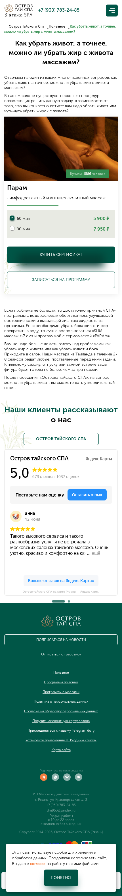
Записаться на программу (61, 279)
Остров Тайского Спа (26, 26)
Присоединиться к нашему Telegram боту (61, 730)
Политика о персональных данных (61, 701)
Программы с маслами (61, 692)
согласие (37, 864)
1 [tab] (53, 600)
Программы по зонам (61, 682)
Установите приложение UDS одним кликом (61, 740)
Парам (17, 187)
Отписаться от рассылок (61, 654)
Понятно (61, 877)
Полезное (57, 26)
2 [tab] (69, 600)
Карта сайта (61, 750)
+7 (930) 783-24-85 (61, 805)
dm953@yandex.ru (61, 810)
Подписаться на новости (61, 640)
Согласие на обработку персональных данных (61, 711)
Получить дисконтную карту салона (61, 721)
